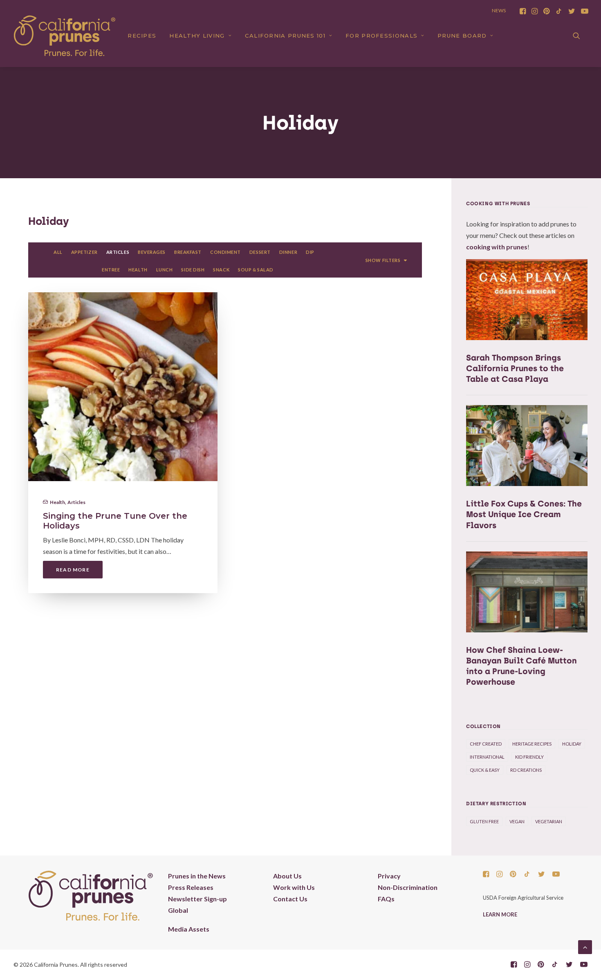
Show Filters (383, 260)
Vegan (517, 821)
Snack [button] (221, 269)
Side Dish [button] (192, 269)
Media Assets (188, 929)
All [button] (58, 252)
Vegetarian (548, 821)
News (499, 10)
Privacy (389, 876)
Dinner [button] (288, 252)
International (487, 756)
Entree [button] (111, 269)
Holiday (571, 743)
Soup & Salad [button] (256, 269)
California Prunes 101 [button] (285, 35)
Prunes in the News (197, 876)
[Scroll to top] (585, 946)
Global (178, 910)
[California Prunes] (64, 35)
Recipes (142, 35)
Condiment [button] (225, 252)
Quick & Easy (485, 770)
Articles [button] (117, 252)
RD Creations (526, 770)
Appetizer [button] (84, 252)
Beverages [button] (152, 252)
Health (57, 502)
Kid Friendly (529, 756)
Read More (73, 570)
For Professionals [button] (381, 35)
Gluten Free (484, 821)
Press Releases (190, 887)
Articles (76, 502)
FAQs (386, 899)
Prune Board (462, 35)
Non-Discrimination (407, 887)
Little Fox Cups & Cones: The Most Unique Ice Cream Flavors (524, 514)
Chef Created (486, 743)
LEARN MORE (500, 914)
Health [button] (137, 269)
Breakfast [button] (188, 252)
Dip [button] (310, 252)
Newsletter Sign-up (197, 899)
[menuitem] (523, 11)
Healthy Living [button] (196, 35)
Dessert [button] (260, 252)
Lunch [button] (164, 269)
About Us (287, 876)
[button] (523, 11)
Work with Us (294, 887)
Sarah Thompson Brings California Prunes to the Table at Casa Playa (515, 368)
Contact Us (290, 899)
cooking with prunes (496, 247)
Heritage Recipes (532, 743)
